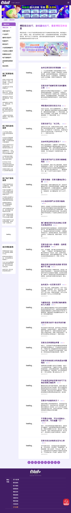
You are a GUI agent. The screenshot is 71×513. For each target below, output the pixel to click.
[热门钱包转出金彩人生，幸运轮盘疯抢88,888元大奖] (9, 241)
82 (32, 462)
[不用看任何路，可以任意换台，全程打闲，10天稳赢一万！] (29, 429)
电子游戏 (15, 486)
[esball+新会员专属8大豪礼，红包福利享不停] (35, 18)
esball (5, 20)
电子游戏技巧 (7, 57)
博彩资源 (15, 501)
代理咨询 (15, 504)
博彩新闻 (15, 495)
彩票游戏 (15, 489)
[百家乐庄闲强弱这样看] (29, 353)
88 (52, 462)
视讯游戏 (15, 482)
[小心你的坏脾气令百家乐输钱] (29, 212)
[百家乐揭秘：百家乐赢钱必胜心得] (29, 190)
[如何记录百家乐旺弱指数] (29, 78)
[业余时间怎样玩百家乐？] (29, 152)
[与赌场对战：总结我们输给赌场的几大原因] (29, 313)
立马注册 (15, 507)
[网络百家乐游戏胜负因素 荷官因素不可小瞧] (29, 275)
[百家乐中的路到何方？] (29, 411)
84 (39, 462)
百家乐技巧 (6, 31)
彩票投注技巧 (7, 54)
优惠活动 (15, 498)
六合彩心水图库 (8, 51)
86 (45, 462)
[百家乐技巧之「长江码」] (29, 134)
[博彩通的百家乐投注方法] (29, 117)
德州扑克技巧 (7, 37)
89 (55, 462)
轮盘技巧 (5, 41)
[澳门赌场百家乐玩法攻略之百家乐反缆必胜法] (29, 234)
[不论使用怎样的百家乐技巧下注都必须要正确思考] (29, 391)
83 (35, 462)
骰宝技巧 (5, 44)
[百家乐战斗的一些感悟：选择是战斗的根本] (29, 255)
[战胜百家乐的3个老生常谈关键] (29, 333)
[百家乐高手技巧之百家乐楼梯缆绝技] (29, 170)
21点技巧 (5, 34)
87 (48, 462)
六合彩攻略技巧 (8, 47)
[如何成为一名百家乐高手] (29, 295)
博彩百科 (5, 27)
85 (42, 462)
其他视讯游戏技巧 (8, 61)
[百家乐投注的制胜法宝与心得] (29, 452)
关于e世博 (16, 479)
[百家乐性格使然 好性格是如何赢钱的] (29, 371)
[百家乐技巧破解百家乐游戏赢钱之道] (29, 96)
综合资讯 (5, 66)
